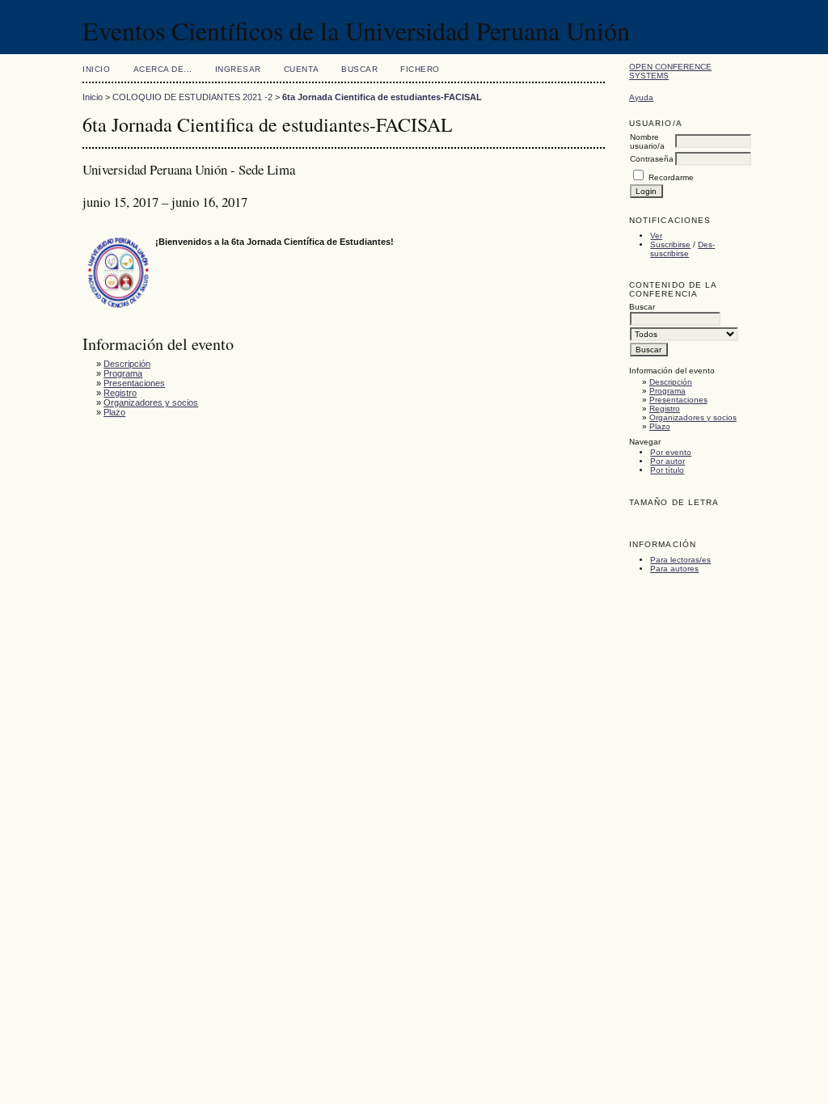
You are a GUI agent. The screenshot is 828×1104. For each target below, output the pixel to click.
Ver (656, 235)
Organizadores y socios (693, 417)
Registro (664, 408)
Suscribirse (670, 244)
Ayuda (641, 97)
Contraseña (652, 158)
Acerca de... (162, 69)
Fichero (420, 69)
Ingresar (238, 69)
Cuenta (301, 69)
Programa (667, 390)
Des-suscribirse (682, 249)
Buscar (359, 69)
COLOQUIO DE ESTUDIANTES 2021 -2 (192, 97)
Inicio (96, 69)
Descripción (670, 381)
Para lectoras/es (680, 559)
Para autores (674, 568)
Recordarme (671, 177)
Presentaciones (678, 399)
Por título (667, 470)
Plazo (659, 426)
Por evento (670, 452)
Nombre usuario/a (647, 141)
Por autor (667, 461)
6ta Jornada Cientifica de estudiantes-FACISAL (382, 97)
